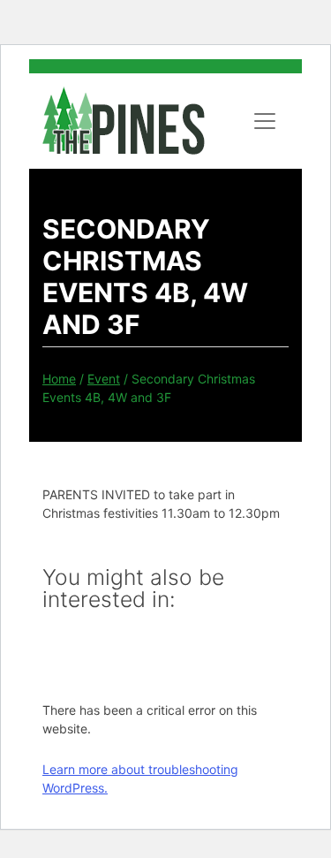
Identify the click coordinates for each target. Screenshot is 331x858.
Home (59, 378)
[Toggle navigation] (265, 121)
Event (103, 378)
